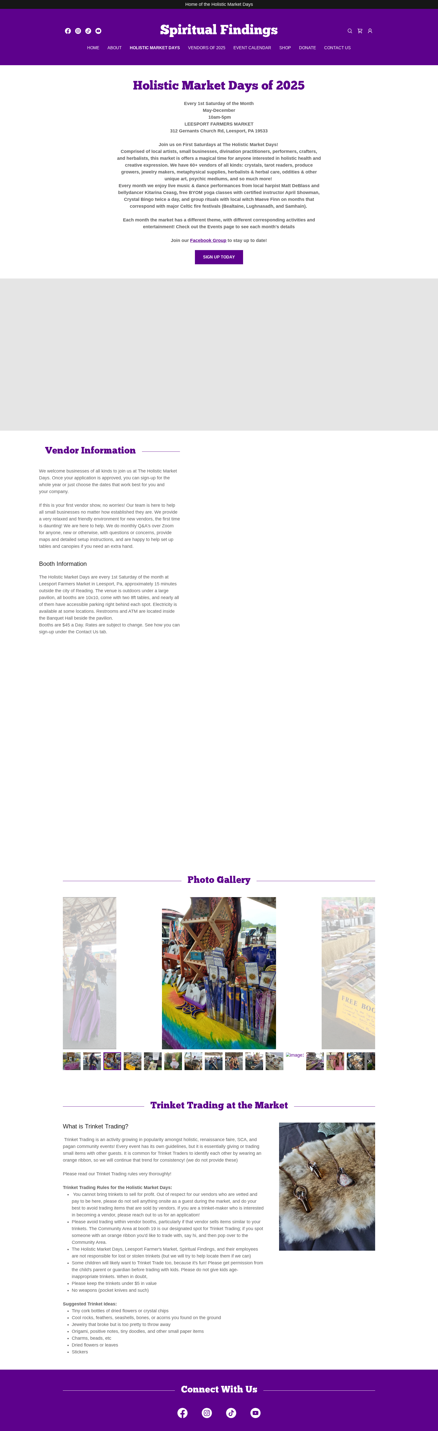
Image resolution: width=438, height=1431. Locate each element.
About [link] (114, 48)
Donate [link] (307, 48)
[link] (68, 31)
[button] (370, 31)
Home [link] (93, 48)
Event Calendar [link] (252, 48)
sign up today (219, 257)
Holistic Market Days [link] (155, 48)
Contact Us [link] (337, 48)
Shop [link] (285, 48)
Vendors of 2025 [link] (206, 48)
